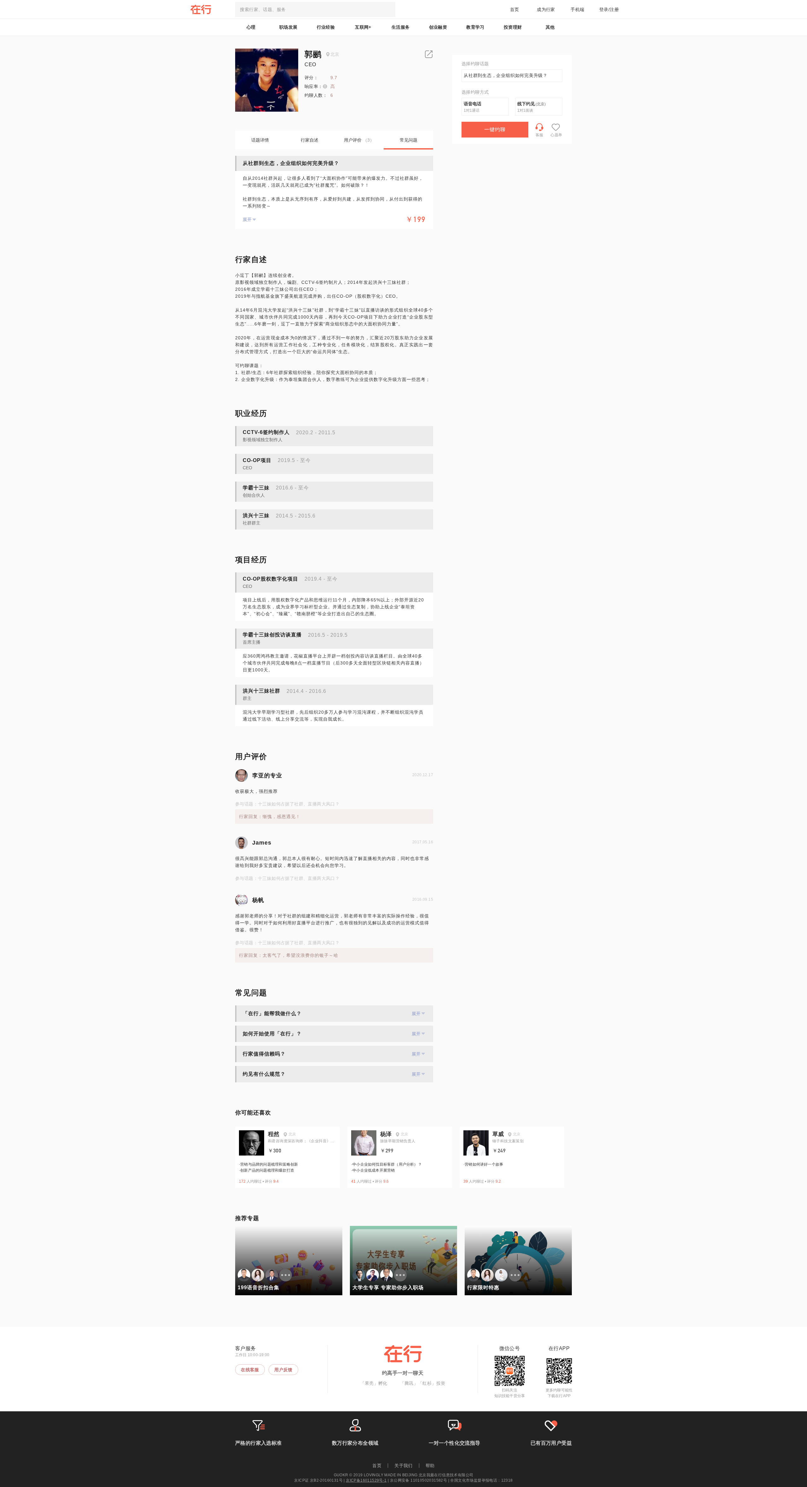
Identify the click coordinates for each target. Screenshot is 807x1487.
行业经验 (326, 27)
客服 (539, 135)
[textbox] (315, 9)
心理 (251, 27)
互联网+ (363, 27)
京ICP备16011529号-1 (366, 1480)
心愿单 (556, 135)
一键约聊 (495, 129)
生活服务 (401, 27)
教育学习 (475, 27)
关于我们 (403, 1465)
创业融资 (438, 27)
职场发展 (288, 27)
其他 (550, 27)
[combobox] (315, 9)
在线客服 (250, 1369)
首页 (514, 9)
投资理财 (513, 27)
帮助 (430, 1465)
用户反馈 (283, 1369)
